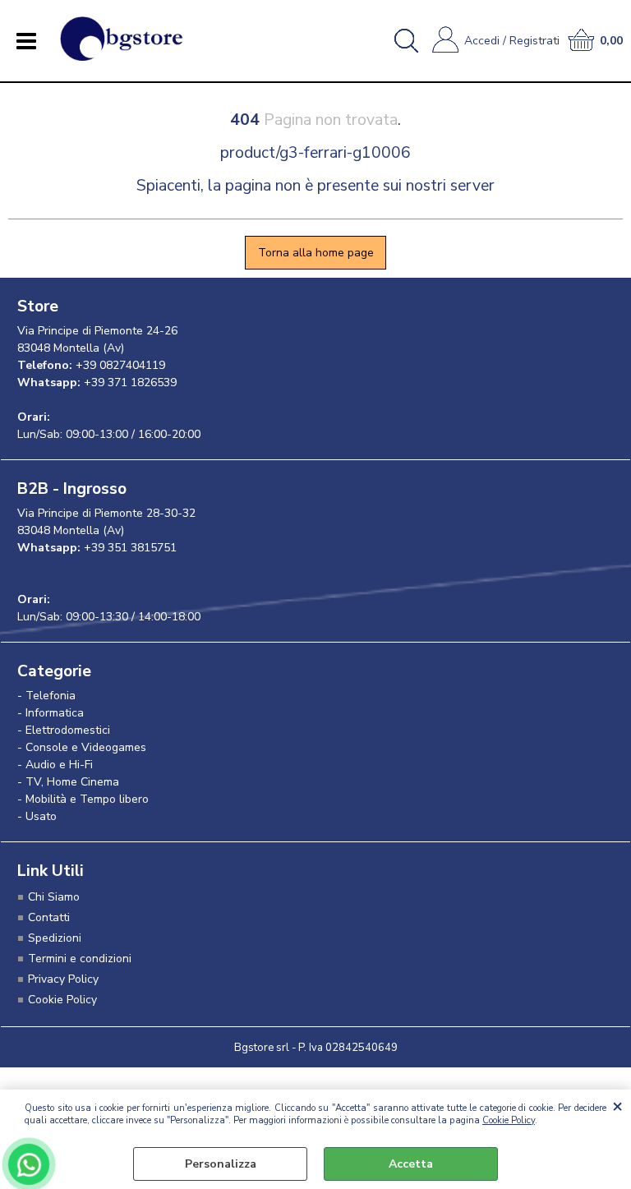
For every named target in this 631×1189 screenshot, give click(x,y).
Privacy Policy (63, 979)
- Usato (37, 816)
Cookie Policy (508, 1120)
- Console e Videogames (81, 747)
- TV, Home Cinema (68, 782)
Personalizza (220, 1164)
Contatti (49, 917)
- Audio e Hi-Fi (55, 764)
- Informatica (50, 713)
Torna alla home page (316, 252)
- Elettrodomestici (63, 730)
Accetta (411, 1164)
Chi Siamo (54, 897)
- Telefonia (46, 695)
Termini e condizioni (79, 958)
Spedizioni (54, 938)
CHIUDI (617, 1106)
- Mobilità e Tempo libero (83, 799)
